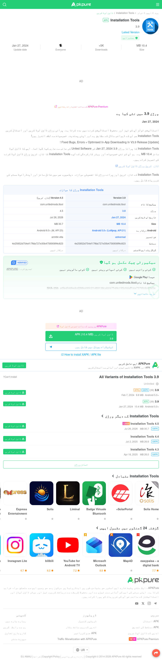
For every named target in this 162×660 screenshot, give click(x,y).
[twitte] (142, 603)
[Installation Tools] (150, 26)
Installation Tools (125, 12)
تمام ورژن (81, 464)
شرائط (36, 656)
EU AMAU (26, 656)
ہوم (157, 12)
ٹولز (140, 12)
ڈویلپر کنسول (87, 621)
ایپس (149, 12)
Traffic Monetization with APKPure (77, 639)
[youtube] (136, 603)
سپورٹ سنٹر (18, 639)
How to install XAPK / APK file (82, 354)
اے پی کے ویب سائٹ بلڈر (81, 627)
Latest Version (130, 32)
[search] (4, 4)
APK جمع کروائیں (85, 633)
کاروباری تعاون (15, 633)
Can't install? (10, 376)
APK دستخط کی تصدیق (145, 627)
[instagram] (149, 603)
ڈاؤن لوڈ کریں (14, 365)
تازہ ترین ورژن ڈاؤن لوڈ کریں (139, 166)
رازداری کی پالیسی (72, 656)
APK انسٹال (151, 621)
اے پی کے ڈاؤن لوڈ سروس (143, 633)
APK (106, 20)
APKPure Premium (148, 639)
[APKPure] (81, 4)
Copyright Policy (51, 656)
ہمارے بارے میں (16, 621)
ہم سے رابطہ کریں (14, 627)
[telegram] (155, 603)
